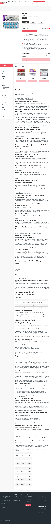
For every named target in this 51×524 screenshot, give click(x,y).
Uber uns (20, 1)
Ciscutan (3, 111)
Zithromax (4, 93)
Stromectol (4, 73)
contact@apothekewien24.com (31, 498)
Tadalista (3, 100)
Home (9, 1)
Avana (21, 78)
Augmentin (4, 109)
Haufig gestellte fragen (12, 4)
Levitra (3, 80)
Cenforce (3, 76)
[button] (21, 81)
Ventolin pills (4, 97)
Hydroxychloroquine (5, 114)
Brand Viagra (4, 69)
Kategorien (14, 1)
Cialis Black (4, 83)
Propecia (44, 78)
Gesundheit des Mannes (6, 9)
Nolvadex (4, 102)
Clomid (3, 104)
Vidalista (3, 85)
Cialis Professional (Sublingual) (5, 88)
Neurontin (4, 95)
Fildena (3, 78)
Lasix (3, 107)
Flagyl (3, 116)
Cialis (3, 71)
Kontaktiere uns (26, 1)
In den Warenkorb (30, 31)
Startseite (1, 9)
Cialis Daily (4, 90)
